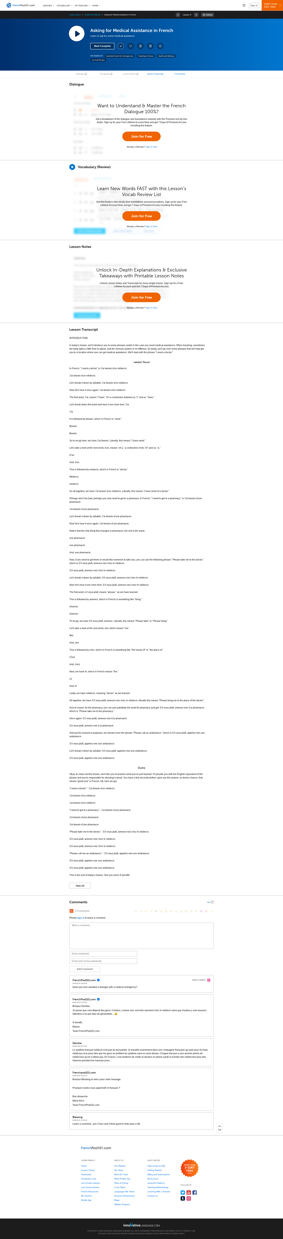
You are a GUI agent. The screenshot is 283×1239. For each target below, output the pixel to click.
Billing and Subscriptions (158, 1174)
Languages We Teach (124, 1191)
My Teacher (81, 5)
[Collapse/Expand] (141, 902)
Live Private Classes (90, 1183)
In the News (119, 1187)
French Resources (89, 1191)
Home (84, 1166)
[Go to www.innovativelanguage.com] (141, 1225)
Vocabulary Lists (88, 1179)
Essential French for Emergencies (119, 56)
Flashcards (86, 1174)
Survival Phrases (98, 60)
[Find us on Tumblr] (183, 1198)
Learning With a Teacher (158, 1191)
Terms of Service (171, 1233)
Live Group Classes (90, 1187)
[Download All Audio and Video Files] (160, 46)
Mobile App (86, 1200)
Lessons (47, 5)
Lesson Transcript (155, 74)
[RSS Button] (71, 911)
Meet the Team (121, 1174)
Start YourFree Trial (270, 5)
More (95, 5)
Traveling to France (145, 56)
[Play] (72, 167)
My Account (152, 1179)
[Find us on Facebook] (194, 1192)
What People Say (122, 1179)
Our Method (119, 1166)
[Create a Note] (140, 46)
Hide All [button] (80, 886)
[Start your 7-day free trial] (190, 1168)
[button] (244, 5)
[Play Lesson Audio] (76, 33)
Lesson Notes (129, 74)
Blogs (116, 1200)
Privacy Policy (175, 1231)
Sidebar (209, 15)
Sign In (254, 5)
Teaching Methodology (157, 1187)
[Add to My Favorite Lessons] (130, 46)
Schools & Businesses (124, 1196)
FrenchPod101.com (159, 1231)
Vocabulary (63, 5)
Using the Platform (156, 1183)
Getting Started (154, 1170)
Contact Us (152, 1196)
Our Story (118, 1170)
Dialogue (80, 74)
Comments (180, 74)
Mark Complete (102, 46)
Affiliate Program (122, 1204)
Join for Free (141, 136)
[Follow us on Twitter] (183, 1192)
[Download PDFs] (150, 46)
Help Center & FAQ (156, 1166)
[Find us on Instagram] (188, 1198)
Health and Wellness (92, 15)
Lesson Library (75, 15)
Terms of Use (189, 1231)
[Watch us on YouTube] (188, 1192)
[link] (178, 15)
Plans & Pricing (121, 1183)
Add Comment (85, 969)
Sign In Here (151, 147)
